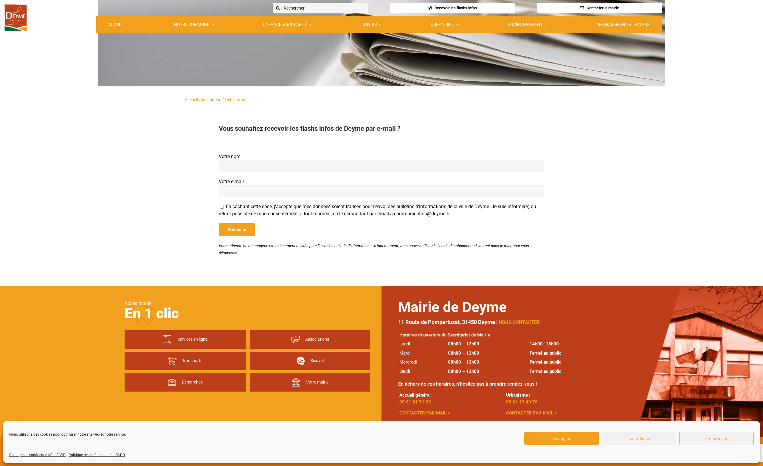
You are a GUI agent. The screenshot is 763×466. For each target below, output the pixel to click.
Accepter (561, 438)
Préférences (716, 438)
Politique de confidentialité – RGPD (37, 455)
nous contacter (519, 322)
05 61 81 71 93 (415, 402)
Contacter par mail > (425, 413)
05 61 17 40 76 (522, 402)
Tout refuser (639, 438)
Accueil (191, 99)
